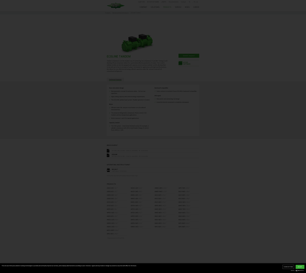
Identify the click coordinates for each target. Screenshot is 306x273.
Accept (300, 267)
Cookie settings (288, 267)
